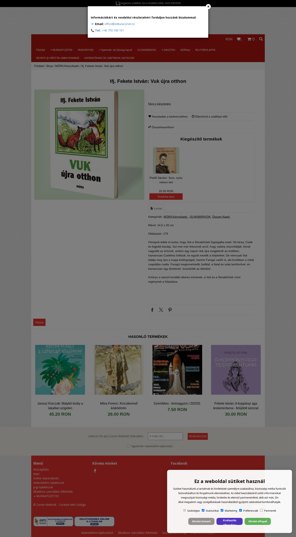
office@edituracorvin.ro (120, 24)
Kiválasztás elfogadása (229, 522)
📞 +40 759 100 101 (107, 30)
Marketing (231, 510)
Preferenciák (250, 510)
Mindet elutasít (201, 521)
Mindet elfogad (257, 521)
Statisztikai (212, 510)
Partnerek (270, 510)
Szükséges (193, 510)
